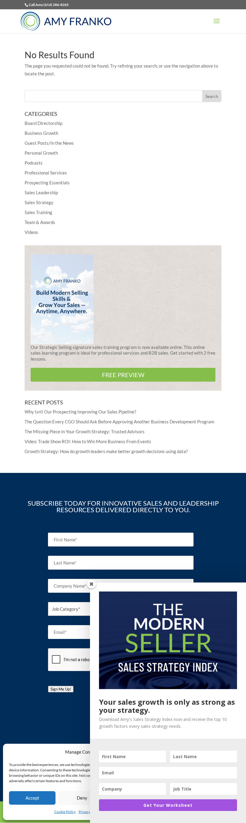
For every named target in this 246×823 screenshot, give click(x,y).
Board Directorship (43, 123)
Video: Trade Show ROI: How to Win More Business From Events (88, 441)
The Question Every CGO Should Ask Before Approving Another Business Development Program (119, 421)
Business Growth (41, 133)
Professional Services (46, 172)
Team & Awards (40, 222)
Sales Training (38, 212)
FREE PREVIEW (123, 374)
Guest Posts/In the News (49, 143)
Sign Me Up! (60, 689)
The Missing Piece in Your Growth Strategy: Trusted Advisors (85, 431)
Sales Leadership (41, 192)
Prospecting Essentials (47, 182)
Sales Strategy (39, 202)
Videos (31, 232)
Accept (32, 797)
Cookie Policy (65, 811)
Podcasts (34, 162)
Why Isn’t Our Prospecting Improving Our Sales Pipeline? (80, 411)
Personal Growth (41, 153)
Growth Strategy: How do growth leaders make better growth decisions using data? (106, 451)
